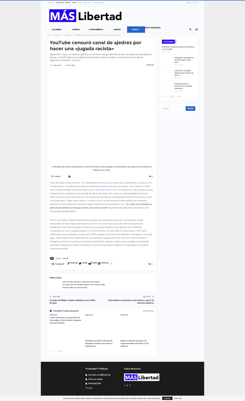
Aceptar (167, 398)
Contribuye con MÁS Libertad (99, 375)
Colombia (50, 2)
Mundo (117, 30)
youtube (58, 258)
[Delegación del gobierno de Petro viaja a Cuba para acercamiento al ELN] (167, 61)
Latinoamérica (96, 30)
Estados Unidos (98, 2)
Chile (80, 2)
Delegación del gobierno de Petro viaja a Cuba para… (184, 60)
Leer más (178, 398)
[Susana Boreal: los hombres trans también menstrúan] (167, 87)
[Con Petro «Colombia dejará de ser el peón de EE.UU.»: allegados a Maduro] (167, 74)
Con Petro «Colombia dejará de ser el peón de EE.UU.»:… (184, 73)
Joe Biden (145, 186)
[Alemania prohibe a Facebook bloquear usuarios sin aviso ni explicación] (101, 326)
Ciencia (135, 30)
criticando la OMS (103, 190)
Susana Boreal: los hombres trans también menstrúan (183, 86)
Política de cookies (95, 379)
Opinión (75, 30)
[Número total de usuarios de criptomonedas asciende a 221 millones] (137, 326)
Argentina (87, 2)
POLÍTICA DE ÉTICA (94, 383)
